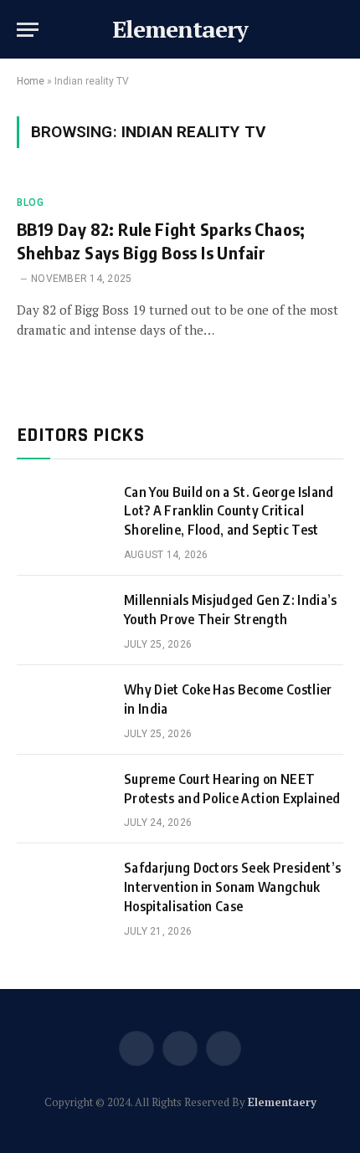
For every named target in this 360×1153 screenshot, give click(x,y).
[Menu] (28, 30)
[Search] (341, 30)
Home (30, 81)
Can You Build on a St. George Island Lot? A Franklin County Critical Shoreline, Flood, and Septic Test (229, 511)
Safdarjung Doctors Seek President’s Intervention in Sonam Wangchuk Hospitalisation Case (232, 887)
